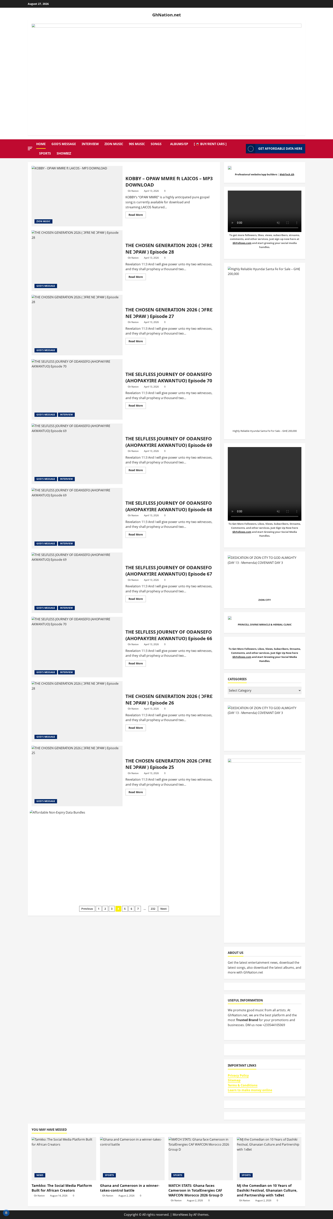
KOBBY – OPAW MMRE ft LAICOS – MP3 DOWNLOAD (77, 196)
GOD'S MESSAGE (45, 286)
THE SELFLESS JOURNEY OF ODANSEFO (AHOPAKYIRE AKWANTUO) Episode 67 (77, 582)
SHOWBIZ (64, 153)
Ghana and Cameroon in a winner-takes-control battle (129, 1188)
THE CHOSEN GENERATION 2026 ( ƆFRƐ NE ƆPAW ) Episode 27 (77, 325)
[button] (30, 148)
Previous (87, 908)
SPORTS (45, 153)
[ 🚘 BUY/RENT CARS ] (210, 144)
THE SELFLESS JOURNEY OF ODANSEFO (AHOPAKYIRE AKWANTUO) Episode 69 (77, 454)
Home (41, 144)
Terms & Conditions (242, 1085)
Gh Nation (133, 191)
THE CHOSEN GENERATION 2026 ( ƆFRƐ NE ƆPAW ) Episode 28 (77, 260)
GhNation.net (166, 15)
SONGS (156, 144)
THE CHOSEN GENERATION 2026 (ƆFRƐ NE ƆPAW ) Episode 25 (77, 776)
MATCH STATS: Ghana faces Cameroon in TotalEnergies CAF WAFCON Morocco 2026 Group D (195, 1190)
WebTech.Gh (287, 174)
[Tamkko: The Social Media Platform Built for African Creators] (64, 1158)
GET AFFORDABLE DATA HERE (280, 148)
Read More (137, 214)
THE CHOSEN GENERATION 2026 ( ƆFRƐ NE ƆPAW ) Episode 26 (77, 711)
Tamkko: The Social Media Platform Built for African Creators (62, 1188)
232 (153, 908)
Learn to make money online (250, 1090)
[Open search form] (242, 148)
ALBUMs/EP (179, 144)
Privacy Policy (238, 1075)
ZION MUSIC (113, 144)
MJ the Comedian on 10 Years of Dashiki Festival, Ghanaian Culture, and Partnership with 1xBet (267, 1190)
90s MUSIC (137, 144)
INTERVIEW (90, 144)
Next (163, 908)
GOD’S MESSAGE (63, 144)
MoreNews (180, 1214)
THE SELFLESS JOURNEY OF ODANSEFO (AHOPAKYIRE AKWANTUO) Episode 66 (77, 647)
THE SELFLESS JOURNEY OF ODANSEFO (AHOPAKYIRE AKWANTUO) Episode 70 (77, 389)
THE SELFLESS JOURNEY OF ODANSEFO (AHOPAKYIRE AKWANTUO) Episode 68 (77, 518)
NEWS (39, 1175)
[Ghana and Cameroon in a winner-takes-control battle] (132, 1158)
